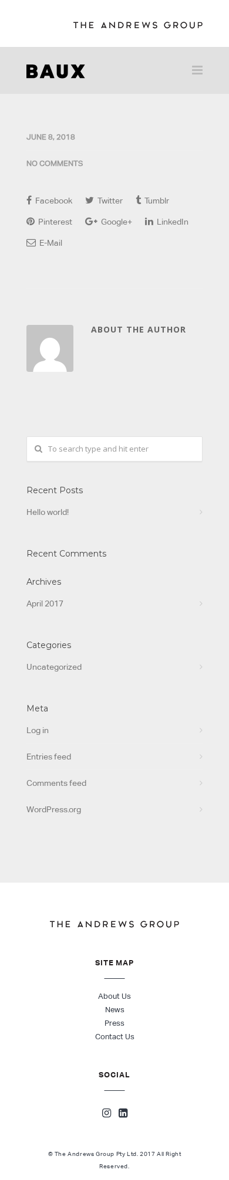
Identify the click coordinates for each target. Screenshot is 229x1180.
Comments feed (56, 783)
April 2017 (44, 603)
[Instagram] (106, 1114)
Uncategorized (54, 667)
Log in (37, 730)
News (114, 1009)
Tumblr (156, 200)
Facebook (52, 200)
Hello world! (47, 512)
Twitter (109, 200)
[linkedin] (123, 1114)
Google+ (115, 221)
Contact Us (114, 1036)
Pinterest (54, 221)
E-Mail (50, 242)
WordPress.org (53, 809)
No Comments (54, 163)
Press (114, 1023)
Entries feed (48, 756)
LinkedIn (171, 221)
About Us (114, 996)
